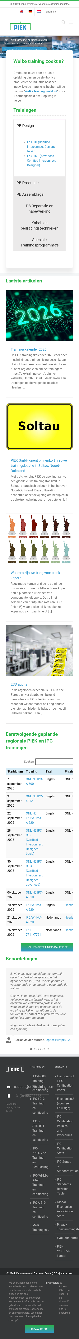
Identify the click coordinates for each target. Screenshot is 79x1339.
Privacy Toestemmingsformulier (64, 1227)
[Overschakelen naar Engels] (21, 12)
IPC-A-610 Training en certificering (39, 1209)
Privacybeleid (52, 1282)
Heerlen (70, 905)
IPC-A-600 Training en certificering (39, 1083)
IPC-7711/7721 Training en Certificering (39, 1158)
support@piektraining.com (19, 1087)
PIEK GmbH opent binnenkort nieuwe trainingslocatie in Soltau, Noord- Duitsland (39, 465)
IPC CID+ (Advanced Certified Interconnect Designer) (41, 160)
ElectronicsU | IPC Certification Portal (64, 1083)
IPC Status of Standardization (64, 1166)
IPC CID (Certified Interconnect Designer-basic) (42, 146)
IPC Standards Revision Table (64, 1186)
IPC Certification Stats (64, 1148)
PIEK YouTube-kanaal (63, 1251)
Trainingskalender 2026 (28, 349)
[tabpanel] (39, 154)
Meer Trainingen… (39, 1227)
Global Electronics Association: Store (64, 1209)
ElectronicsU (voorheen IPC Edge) (64, 1103)
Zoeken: (29, 761)
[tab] (39, 125)
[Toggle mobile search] (63, 22)
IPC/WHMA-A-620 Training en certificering (39, 1185)
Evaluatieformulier (64, 1238)
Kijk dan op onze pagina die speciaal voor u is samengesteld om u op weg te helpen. (24, 49)
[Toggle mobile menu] (71, 22)
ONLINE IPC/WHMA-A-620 (34, 818)
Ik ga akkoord (39, 1329)
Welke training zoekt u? (41, 91)
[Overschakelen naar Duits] (30, 12)
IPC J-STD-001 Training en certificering (39, 1130)
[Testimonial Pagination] (31, 1049)
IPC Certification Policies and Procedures (64, 1126)
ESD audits (19, 684)
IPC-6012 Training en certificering (39, 1105)
